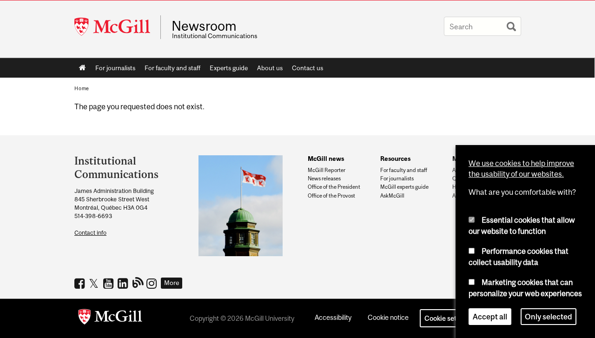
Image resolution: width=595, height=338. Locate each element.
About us (270, 68)
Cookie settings (448, 318)
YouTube (109, 283)
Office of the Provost (331, 196)
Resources (395, 158)
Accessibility (333, 317)
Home (82, 68)
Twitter (95, 283)
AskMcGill (392, 196)
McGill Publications (138, 282)
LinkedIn (124, 283)
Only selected (548, 316)
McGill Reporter (326, 170)
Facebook (80, 283)
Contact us (307, 68)
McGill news (326, 158)
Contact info (90, 232)
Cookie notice (388, 317)
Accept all (490, 316)
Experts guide (229, 68)
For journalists (115, 68)
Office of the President (334, 187)
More (171, 282)
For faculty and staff (172, 68)
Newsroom (204, 26)
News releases (324, 178)
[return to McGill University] (110, 318)
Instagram (152, 283)
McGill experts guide (404, 187)
